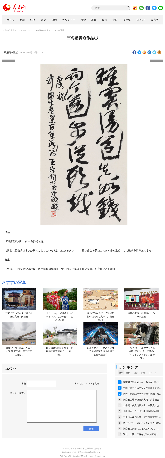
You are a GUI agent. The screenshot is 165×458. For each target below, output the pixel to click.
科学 (83, 20)
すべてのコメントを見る (86, 383)
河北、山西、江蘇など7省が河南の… (141, 434)
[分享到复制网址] (149, 52)
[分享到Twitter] (139, 52)
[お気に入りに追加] (159, 52)
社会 (43, 20)
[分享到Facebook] (134, 52)
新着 (22, 20)
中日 (115, 20)
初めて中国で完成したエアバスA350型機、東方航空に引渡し (19, 351)
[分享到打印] (154, 52)
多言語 (155, 20)
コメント (152, 372)
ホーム (10, 20)
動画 (104, 20)
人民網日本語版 (9, 30)
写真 (93, 20)
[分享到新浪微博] (144, 52)
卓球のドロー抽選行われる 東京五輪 (142, 314)
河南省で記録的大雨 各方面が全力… (142, 382)
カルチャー (68, 20)
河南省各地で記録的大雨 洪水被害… (142, 399)
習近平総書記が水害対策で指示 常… (142, 393)
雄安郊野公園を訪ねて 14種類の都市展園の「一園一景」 (59, 351)
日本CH (140, 20)
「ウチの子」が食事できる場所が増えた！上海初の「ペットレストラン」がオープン (141, 353)
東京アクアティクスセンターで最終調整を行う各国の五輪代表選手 (100, 351)
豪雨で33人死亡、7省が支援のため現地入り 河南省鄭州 (100, 316)
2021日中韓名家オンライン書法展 (49, 30)
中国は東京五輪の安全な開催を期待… (142, 387)
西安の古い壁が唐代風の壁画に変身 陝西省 (19, 314)
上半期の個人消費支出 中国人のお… (142, 405)
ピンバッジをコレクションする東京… (142, 422)
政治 (54, 20)
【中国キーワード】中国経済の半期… (142, 411)
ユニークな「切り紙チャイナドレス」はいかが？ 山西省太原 (59, 316)
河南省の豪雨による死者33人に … (141, 428)
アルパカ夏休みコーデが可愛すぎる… (142, 416)
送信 (91, 428)
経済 (32, 20)
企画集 (127, 20)
